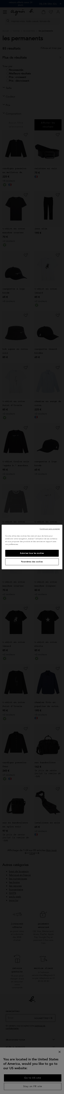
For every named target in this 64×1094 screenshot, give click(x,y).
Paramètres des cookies (32, 561)
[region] (32, 547)
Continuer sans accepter (50, 529)
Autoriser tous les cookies (32, 553)
